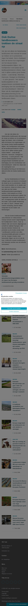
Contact (25, 293)
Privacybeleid (19, 293)
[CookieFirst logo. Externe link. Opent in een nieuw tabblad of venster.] (1, 294)
